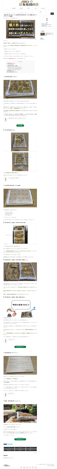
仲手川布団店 (20, 125)
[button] (31, 450)
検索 (52, 13)
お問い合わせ (52, 464)
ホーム (37, 464)
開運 (49, 464)
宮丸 (47, 22)
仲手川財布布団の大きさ (11, 64)
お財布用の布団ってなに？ (11, 63)
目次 (19, 61)
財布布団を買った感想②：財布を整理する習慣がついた (15, 68)
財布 (46, 464)
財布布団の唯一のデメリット (11, 70)
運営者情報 (40, 464)
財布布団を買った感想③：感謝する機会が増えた (14, 69)
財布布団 (44, 464)
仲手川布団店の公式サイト (20, 346)
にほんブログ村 (42, 39)
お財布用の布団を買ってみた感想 (12, 65)
